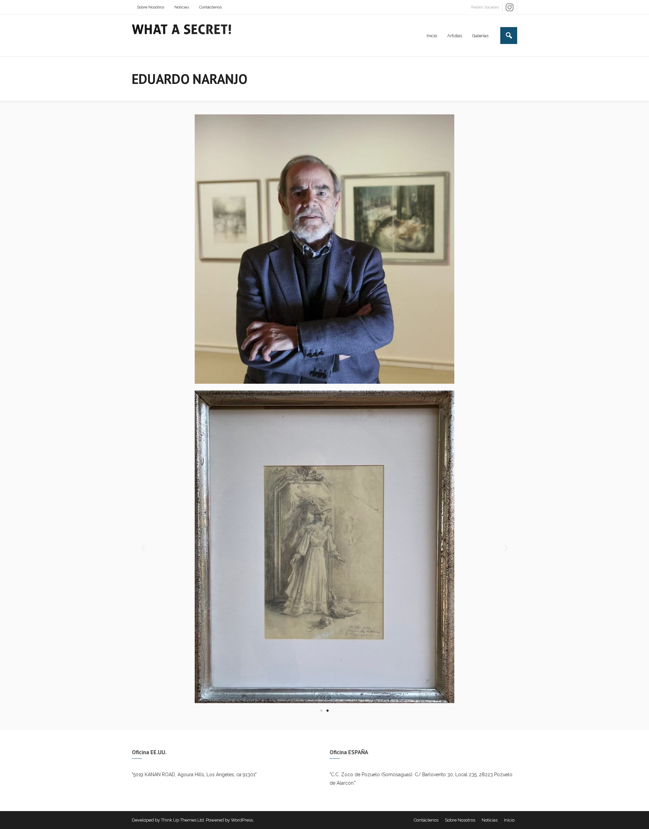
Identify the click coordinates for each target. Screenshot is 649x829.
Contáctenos (210, 7)
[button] (143, 548)
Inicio (509, 820)
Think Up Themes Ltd (182, 820)
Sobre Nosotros (150, 7)
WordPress (242, 820)
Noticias (181, 7)
